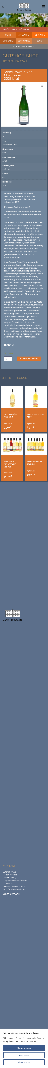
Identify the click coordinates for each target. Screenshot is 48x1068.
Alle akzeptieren (24, 1048)
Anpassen (24, 1055)
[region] (24, 1048)
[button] (42, 86)
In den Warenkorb (29, 358)
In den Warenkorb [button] (33, 481)
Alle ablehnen (24, 1062)
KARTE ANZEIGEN (11, 894)
